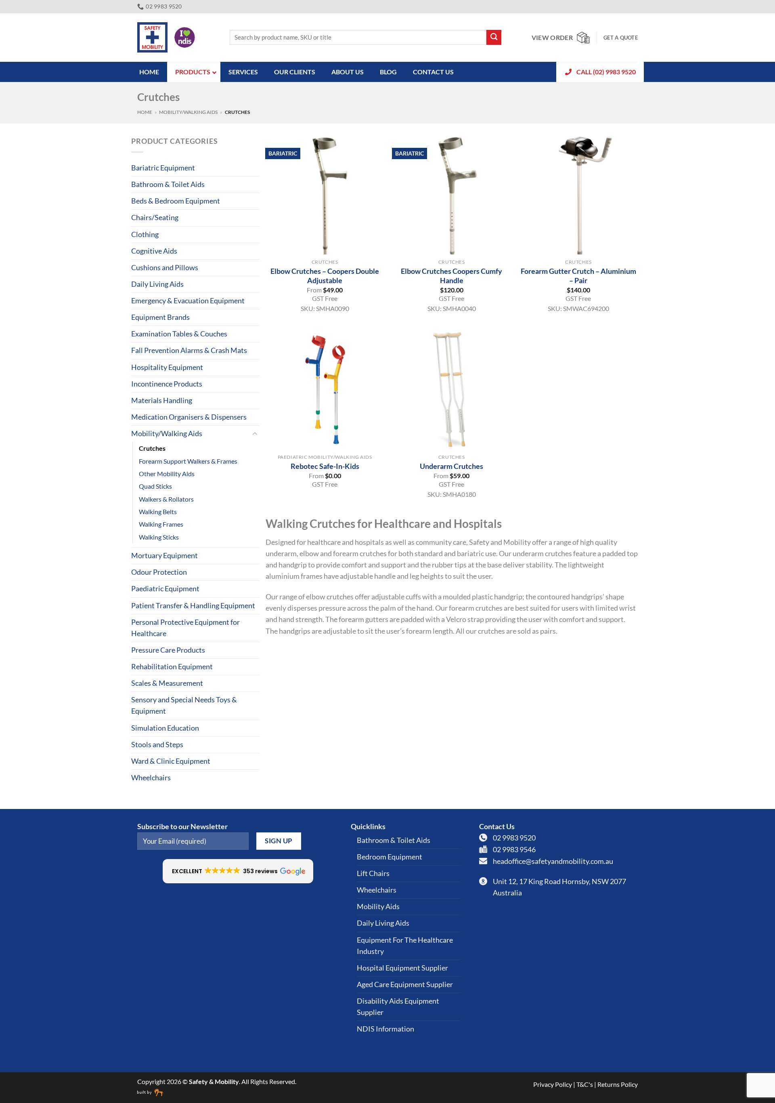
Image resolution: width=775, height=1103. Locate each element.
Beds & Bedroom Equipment (175, 201)
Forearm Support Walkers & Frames (188, 461)
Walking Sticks (159, 537)
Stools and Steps (157, 744)
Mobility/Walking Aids (188, 112)
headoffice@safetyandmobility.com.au (553, 861)
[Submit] (493, 37)
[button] (238, 871)
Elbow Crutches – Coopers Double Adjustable (324, 276)
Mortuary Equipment (164, 555)
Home (144, 112)
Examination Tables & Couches (179, 334)
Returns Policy (617, 1084)
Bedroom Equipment (389, 857)
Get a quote (620, 37)
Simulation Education (165, 728)
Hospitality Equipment (167, 367)
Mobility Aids (378, 906)
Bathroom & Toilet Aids (168, 184)
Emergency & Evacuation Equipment (188, 300)
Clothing (145, 234)
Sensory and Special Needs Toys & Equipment (184, 705)
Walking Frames (161, 524)
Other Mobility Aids (167, 473)
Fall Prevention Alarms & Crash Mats (189, 350)
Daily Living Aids (157, 284)
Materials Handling (161, 400)
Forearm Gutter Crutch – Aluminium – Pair (578, 276)
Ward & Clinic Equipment (170, 761)
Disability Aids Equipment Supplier (398, 1007)
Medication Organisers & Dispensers (189, 417)
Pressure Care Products (168, 650)
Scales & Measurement (167, 683)
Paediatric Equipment (165, 588)
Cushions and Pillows (164, 267)
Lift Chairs (373, 873)
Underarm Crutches (451, 466)
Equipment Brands (160, 317)
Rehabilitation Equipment (172, 666)
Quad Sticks (155, 486)
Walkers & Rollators (166, 499)
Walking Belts (158, 511)
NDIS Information (385, 1029)
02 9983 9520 (514, 838)
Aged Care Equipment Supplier (405, 984)
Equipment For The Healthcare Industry (405, 946)
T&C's (584, 1084)
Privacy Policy (552, 1084)
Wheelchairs (151, 777)
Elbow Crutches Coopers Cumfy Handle (451, 276)
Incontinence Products (166, 384)
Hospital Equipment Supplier (402, 968)
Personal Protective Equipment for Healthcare (185, 628)
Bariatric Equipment (163, 168)
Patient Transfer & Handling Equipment (193, 605)
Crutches (152, 448)
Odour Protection (159, 572)
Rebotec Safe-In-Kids (325, 466)
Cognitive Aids (154, 251)
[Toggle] (255, 434)
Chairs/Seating (154, 217)
